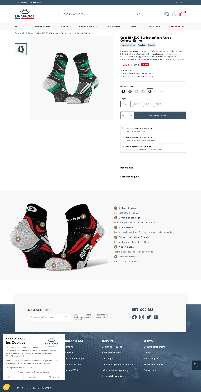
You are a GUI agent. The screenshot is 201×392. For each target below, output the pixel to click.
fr (181, 2)
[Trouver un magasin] (166, 14)
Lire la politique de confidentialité (19, 368)
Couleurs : (127, 86)
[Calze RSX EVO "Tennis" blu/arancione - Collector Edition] (130, 91)
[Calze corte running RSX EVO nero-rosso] (123, 91)
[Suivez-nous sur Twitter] (148, 316)
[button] (6, 387)
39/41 (136, 104)
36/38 (125, 104)
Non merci (13, 377)
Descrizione (126, 167)
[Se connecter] (174, 14)
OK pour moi (54, 377)
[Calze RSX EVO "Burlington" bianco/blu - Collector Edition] (136, 91)
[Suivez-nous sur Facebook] (134, 316)
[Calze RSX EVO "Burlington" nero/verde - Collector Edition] (150, 91)
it (185, 2)
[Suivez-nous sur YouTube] (156, 316)
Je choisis (33, 377)
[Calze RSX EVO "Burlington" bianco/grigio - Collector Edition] (143, 91)
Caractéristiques (129, 176)
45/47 (158, 104)
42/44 (147, 104)
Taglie (123, 98)
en (176, 2)
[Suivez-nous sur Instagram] (141, 316)
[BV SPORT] (25, 13)
